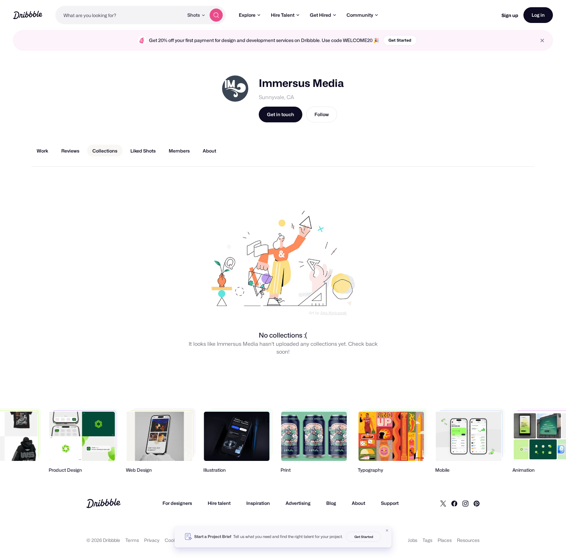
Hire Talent (282, 15)
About (358, 503)
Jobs (412, 540)
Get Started (399, 40)
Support (390, 503)
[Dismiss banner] (387, 530)
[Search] (216, 15)
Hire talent (219, 503)
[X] (443, 503)
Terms (132, 540)
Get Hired (320, 15)
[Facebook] (454, 503)
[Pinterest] (477, 503)
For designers (177, 503)
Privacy (152, 540)
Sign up (509, 15)
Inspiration (258, 503)
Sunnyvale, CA (276, 97)
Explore (247, 15)
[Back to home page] (27, 15)
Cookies (173, 540)
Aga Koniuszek (333, 312)
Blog (331, 503)
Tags (427, 540)
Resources (468, 540)
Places (445, 540)
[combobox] (119, 15)
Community (360, 15)
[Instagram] (465, 503)
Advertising (298, 503)
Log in (538, 15)
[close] (542, 40)
